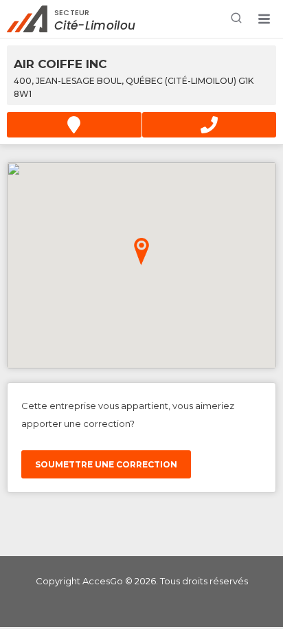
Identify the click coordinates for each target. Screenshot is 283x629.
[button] (263, 19)
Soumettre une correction (106, 464)
